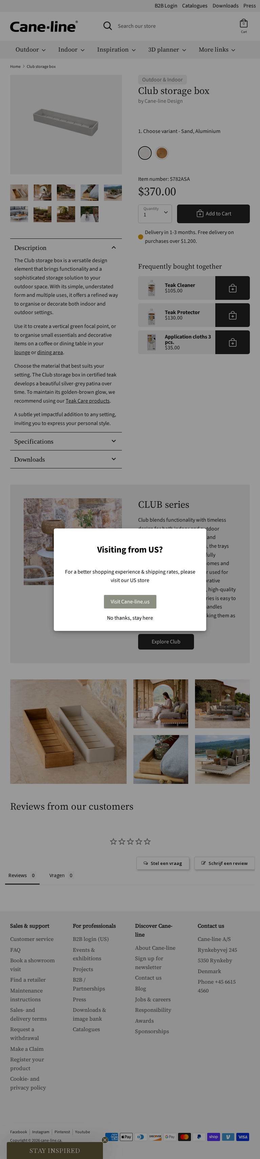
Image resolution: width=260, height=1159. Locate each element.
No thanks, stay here (130, 618)
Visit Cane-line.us (130, 601)
